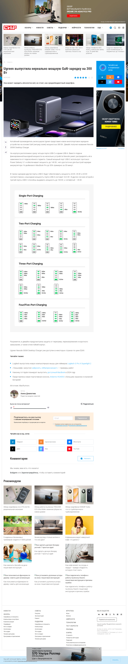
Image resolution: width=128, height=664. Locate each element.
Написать (87, 458)
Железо (68, 616)
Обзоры (28, 28)
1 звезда (75, 77)
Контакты (121, 148)
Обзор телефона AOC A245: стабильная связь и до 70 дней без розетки (95, 50)
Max (46, 449)
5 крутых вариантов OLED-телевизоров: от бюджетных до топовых (115, 49)
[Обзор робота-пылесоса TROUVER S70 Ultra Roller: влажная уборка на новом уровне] (48, 495)
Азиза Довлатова (28, 393)
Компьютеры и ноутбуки (11, 619)
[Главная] (4, 62)
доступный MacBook (56, 372)
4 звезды (83, 77)
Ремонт (37, 618)
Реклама (69, 629)
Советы (50, 28)
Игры (67, 613)
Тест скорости (72, 626)
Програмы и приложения (42, 636)
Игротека (70, 611)
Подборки (62, 28)
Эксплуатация (39, 616)
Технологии (89, 28)
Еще (99, 28)
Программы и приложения (12, 636)
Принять (115, 660)
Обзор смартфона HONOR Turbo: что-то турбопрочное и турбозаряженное (52, 50)
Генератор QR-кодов (72, 637)
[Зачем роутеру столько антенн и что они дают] (48, 525)
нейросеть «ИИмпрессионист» (45, 368)
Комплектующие (9, 621)
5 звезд (85, 77)
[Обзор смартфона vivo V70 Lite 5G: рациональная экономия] (18, 495)
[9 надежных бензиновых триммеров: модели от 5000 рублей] (18, 525)
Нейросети (76, 28)
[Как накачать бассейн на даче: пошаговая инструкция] (18, 553)
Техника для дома (9, 634)
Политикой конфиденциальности (78, 425)
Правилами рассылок (62, 425)
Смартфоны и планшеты (11, 617)
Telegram (20, 442)
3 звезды (80, 77)
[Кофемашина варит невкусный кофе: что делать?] (79, 525)
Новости (40, 28)
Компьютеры (39, 626)
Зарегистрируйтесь (29, 473)
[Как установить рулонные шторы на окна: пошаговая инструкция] (48, 576)
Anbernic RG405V (57, 377)
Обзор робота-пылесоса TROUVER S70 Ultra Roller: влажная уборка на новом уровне (33, 51)
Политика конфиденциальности (76, 645)
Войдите (13, 473)
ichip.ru (69, 633)
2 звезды (78, 77)
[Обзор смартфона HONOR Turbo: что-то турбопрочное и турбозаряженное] (79, 495)
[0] (48, 408)
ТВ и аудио (7, 631)
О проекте (69, 635)
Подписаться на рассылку (107, 619)
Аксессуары (7, 629)
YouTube (76, 449)
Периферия (7, 624)
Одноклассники (50, 442)
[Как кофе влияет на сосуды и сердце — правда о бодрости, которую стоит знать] (79, 553)
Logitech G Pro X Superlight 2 (79, 363)
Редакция (69, 640)
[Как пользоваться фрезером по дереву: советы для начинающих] (18, 576)
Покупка (37, 613)
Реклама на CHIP (101, 148)
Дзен (18, 449)
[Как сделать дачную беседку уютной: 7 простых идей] (48, 546)
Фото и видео (8, 626)
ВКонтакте (77, 442)
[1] (11, 408)
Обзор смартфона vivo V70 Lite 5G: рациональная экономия (12, 50)
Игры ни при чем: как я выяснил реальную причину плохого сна (73, 49)
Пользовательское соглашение (75, 642)
